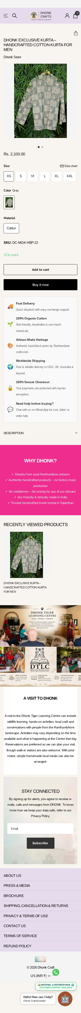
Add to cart (40, 269)
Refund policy (18, 946)
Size (40, 166)
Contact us (15, 926)
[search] (14, 16)
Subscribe (40, 843)
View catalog (6, 16)
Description (14, 433)
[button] (73, 33)
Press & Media (17, 885)
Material (9, 218)
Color (11, 190)
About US (12, 876)
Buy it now (40, 285)
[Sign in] (67, 15)
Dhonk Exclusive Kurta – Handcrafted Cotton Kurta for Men (25, 587)
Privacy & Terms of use (26, 916)
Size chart (71, 166)
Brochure (14, 896)
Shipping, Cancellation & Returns (36, 906)
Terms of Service (20, 936)
